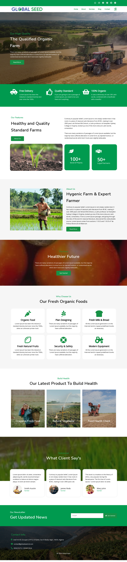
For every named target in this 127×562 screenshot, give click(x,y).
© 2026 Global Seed (63, 553)
